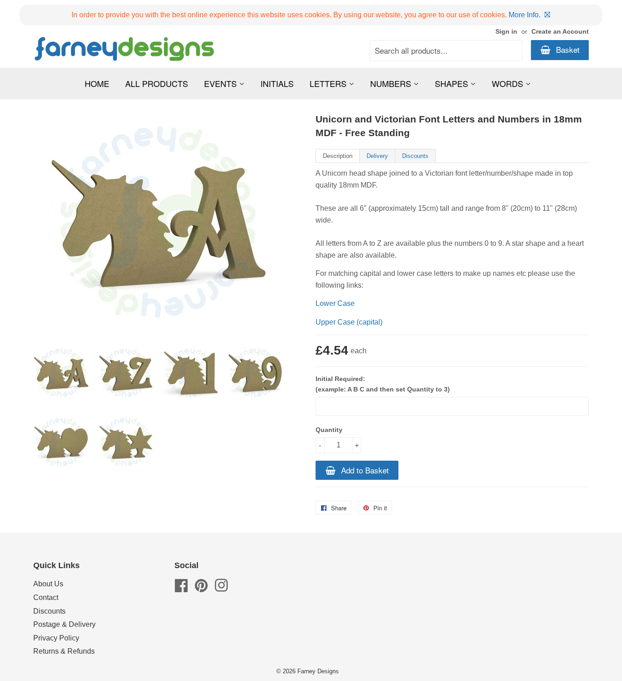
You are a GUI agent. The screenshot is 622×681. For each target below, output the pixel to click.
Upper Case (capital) (349, 322)
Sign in (506, 31)
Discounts (415, 155)
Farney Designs (318, 671)
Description (337, 155)
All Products (156, 83)
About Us (48, 584)
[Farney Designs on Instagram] (221, 588)
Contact (45, 597)
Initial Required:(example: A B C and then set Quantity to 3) (383, 383)
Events (221, 83)
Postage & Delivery (64, 624)
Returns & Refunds (64, 651)
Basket (567, 49)
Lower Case (335, 303)
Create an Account (560, 31)
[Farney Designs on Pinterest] (201, 588)
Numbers (391, 83)
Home (97, 83)
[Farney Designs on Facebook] (181, 588)
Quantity (329, 429)
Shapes (452, 83)
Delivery (377, 155)
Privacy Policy (56, 638)
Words (508, 83)
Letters (329, 83)
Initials (277, 83)
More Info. (524, 15)
